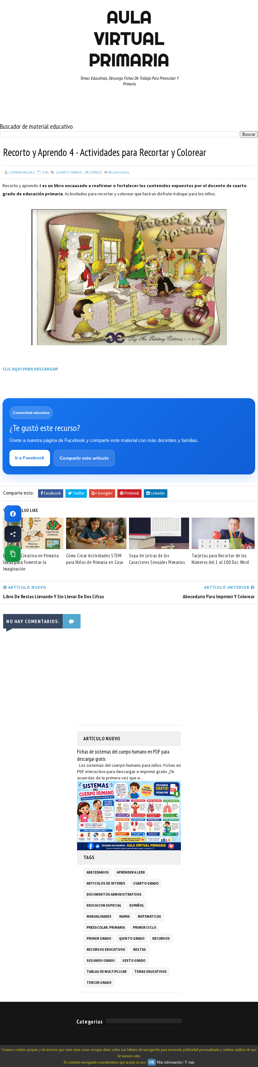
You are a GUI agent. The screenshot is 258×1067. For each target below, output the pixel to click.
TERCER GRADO (99, 982)
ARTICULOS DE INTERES (106, 883)
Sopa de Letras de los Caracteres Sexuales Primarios (157, 559)
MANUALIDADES (99, 916)
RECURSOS (93, 172)
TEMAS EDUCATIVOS (150, 971)
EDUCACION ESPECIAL (104, 905)
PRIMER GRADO (99, 938)
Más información (169, 1062)
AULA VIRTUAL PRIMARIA (129, 38)
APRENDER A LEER (131, 872)
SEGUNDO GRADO (101, 960)
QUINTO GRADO (131, 938)
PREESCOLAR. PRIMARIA (106, 927)
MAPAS (124, 916)
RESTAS (139, 949)
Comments (119, 172)
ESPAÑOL (136, 905)
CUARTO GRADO (69, 172)
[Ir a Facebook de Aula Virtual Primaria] (12, 513)
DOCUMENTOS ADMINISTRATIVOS (114, 894)
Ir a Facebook (29, 457)
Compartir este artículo (84, 458)
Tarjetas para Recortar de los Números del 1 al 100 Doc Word (220, 559)
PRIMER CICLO (144, 927)
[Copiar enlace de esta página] (12, 554)
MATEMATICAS (149, 916)
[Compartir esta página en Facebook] (12, 533)
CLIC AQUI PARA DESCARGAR (30, 369)
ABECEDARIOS (98, 872)
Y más (189, 1062)
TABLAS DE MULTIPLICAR (106, 971)
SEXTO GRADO (133, 960)
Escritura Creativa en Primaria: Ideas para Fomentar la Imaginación (31, 562)
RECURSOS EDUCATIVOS (106, 949)
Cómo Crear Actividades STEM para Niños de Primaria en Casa (94, 559)
